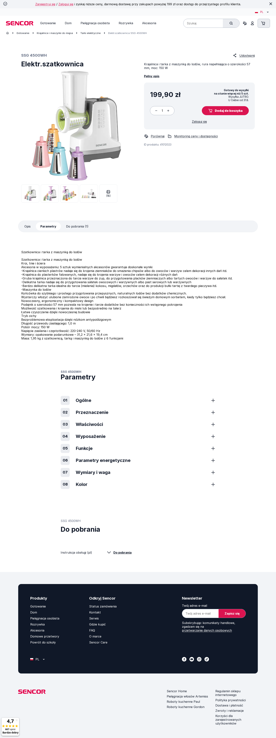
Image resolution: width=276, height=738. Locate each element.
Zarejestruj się (45, 4)
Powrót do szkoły (43, 642)
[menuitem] (48, 23)
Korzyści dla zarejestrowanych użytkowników (228, 719)
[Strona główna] (7, 33)
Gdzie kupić (97, 624)
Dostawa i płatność (229, 705)
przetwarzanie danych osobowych (207, 630)
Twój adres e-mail (194, 605)
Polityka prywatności (230, 700)
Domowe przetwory (44, 636)
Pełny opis (151, 76)
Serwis (94, 618)
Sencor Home (177, 691)
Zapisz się (232, 613)
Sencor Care (98, 642)
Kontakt (95, 612)
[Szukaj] (231, 23)
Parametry (48, 226)
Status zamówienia (103, 606)
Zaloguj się (65, 4)
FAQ (92, 630)
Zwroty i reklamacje (229, 710)
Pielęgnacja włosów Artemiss (187, 696)
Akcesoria (37, 630)
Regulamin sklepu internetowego (228, 693)
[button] (225, 110)
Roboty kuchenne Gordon (185, 707)
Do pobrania (122, 552)
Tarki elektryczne (90, 33)
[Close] (270, 4)
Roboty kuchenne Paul (183, 701)
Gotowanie (23, 33)
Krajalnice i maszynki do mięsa (55, 33)
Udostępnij (247, 55)
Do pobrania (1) (77, 226)
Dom (33, 612)
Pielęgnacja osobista (44, 618)
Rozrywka (37, 624)
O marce (95, 636)
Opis (27, 226)
